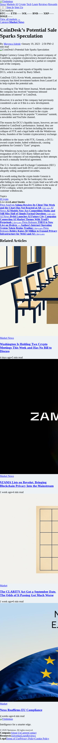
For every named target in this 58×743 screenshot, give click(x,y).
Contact (32, 732)
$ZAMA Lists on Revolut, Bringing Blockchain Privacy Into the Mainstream (27, 484)
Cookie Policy (42, 738)
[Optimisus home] (6, 1)
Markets (11, 4)
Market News (7, 338)
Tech (28, 4)
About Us (16, 732)
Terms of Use (13, 738)
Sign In (10, 7)
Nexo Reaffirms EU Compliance (21, 710)
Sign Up (19, 7)
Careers (25, 732)
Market (3, 585)
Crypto (22, 4)
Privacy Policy (27, 738)
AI (16, 4)
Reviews (43, 4)
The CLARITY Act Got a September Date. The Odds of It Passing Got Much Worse (28, 593)
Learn (35, 4)
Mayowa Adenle (12, 43)
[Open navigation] (1, 7)
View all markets (10, 19)
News (3, 4)
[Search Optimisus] (4, 7)
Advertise (16, 735)
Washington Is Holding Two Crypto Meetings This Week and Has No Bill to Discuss (26, 347)
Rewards (52, 4)
